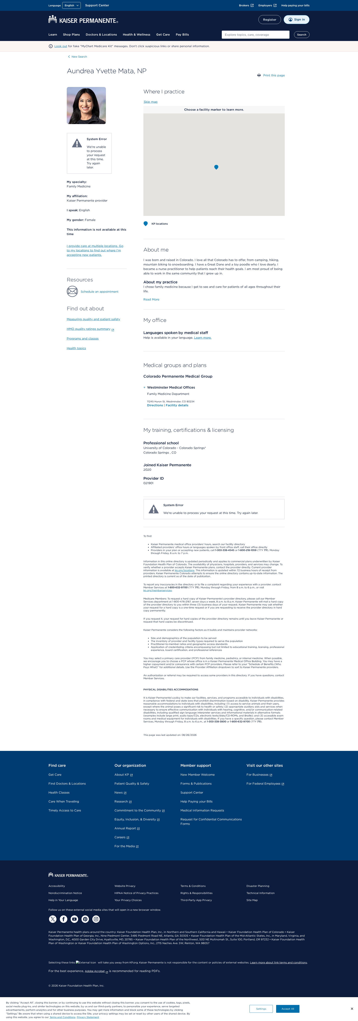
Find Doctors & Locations (67, 783)
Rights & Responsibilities (196, 893)
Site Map (252, 900)
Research (121, 801)
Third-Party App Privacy (196, 900)
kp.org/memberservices (157, 590)
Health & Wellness (136, 34)
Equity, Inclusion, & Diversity (135, 819)
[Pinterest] (84, 919)
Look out (60, 46)
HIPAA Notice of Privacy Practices (136, 893)
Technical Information (260, 893)
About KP (121, 774)
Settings (261, 1008)
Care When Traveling (63, 801)
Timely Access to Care (64, 810)
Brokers (244, 5)
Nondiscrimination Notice (65, 893)
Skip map (151, 102)
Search (301, 34)
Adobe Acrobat (95, 971)
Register (269, 19)
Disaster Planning (257, 885)
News (118, 792)
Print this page (274, 75)
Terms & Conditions (193, 885)
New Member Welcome (197, 774)
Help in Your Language (63, 900)
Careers (119, 837)
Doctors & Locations (101, 34)
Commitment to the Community (137, 810)
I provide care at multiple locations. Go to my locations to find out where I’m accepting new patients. (95, 250)
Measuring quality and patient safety (93, 319)
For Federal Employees (263, 783)
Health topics (76, 348)
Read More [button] (151, 299)
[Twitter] (52, 919)
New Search (79, 56)
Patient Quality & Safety (131, 783)
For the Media (124, 846)
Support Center (97, 5)
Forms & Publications (196, 783)
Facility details (177, 405)
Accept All (288, 1008)
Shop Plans (71, 34)
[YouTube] (74, 919)
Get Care (163, 34)
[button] (216, 167)
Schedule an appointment (99, 291)
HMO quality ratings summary (88, 329)
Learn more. (202, 337)
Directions (155, 405)
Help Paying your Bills (196, 801)
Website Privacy (124, 885)
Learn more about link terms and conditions (278, 962)
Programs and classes (83, 338)
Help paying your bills (295, 5)
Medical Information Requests (202, 810)
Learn (52, 34)
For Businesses (257, 774)
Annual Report (125, 828)
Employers (265, 5)
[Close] (352, 1009)
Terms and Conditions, (63, 1017)
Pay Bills (182, 34)
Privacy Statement (88, 1017)
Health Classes (59, 792)
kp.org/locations (184, 570)
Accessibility (56, 885)
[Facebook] (63, 919)
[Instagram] (95, 919)
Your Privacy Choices (128, 900)
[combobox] (256, 35)
